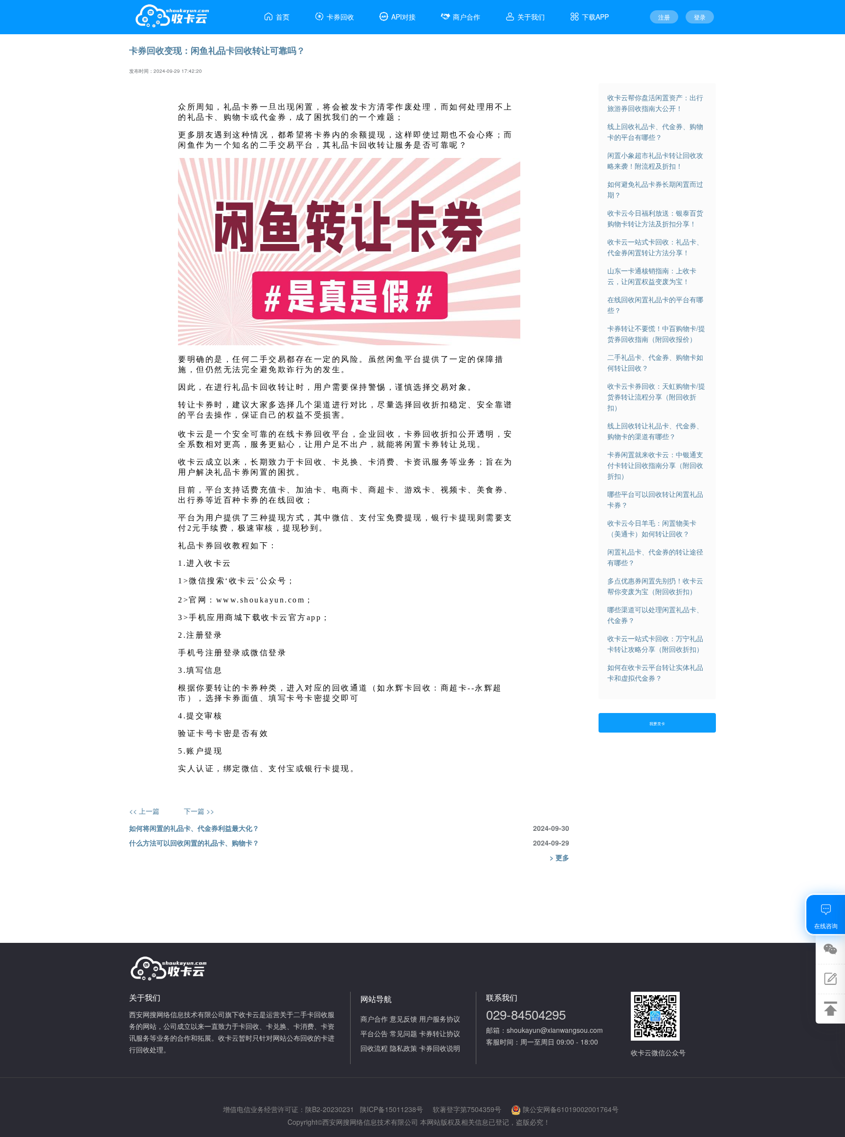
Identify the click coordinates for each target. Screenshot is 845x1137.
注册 (664, 17)
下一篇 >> (199, 811)
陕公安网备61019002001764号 (571, 1109)
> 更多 (559, 857)
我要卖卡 (657, 723)
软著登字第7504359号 (467, 1109)
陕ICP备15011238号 (391, 1109)
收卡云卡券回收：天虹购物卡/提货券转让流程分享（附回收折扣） (656, 396)
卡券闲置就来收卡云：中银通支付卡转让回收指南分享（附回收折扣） (655, 465)
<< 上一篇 (144, 811)
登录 (700, 17)
